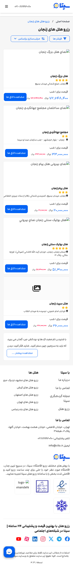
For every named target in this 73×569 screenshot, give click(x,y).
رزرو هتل (64, 409)
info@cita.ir (56, 446)
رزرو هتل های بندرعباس (24, 409)
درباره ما (64, 380)
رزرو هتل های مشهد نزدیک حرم (20, 380)
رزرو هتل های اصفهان (26, 395)
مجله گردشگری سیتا (60, 398)
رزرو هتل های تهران (27, 402)
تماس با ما (63, 388)
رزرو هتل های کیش (27, 388)
